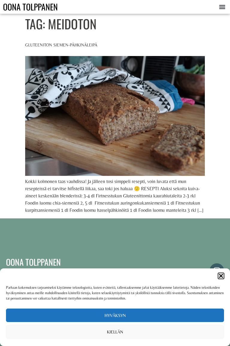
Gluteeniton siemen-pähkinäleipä (61, 45)
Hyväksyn (115, 315)
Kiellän (115, 331)
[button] (221, 276)
